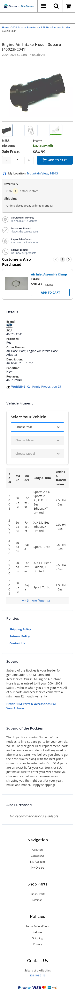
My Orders (37, 867)
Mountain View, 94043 (42, 173)
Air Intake (64, 27)
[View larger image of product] (31, 130)
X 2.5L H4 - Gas (47, 27)
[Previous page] (56, 259)
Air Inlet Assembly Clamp (49, 274)
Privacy (37, 944)
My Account (37, 861)
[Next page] (69, 259)
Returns (37, 932)
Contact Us (17, 643)
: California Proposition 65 (36, 386)
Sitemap (37, 900)
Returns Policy (19, 636)
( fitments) (37, 600)
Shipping (37, 938)
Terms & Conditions (37, 926)
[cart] (68, 6)
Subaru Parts (37, 894)
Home (5, 27)
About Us (37, 849)
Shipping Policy (20, 629)
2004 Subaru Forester (24, 27)
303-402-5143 (38, 975)
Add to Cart (57, 160)
